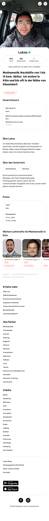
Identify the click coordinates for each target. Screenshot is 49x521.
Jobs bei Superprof (10, 314)
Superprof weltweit (11, 302)
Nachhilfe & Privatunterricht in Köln (25, 274)
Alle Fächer (7, 382)
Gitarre (6, 345)
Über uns (6, 291)
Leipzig (6, 428)
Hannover (7, 439)
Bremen (6, 432)
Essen (5, 424)
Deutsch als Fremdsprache (13, 371)
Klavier (6, 334)
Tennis (5, 367)
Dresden (6, 435)
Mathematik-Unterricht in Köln (13, 277)
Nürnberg (7, 443)
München (6, 402)
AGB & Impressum (10, 295)
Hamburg (7, 398)
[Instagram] (28, 500)
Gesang (6, 338)
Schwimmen (7, 330)
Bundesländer (8, 310)
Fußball (6, 360)
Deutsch (6, 349)
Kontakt (6, 472)
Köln (5, 406)
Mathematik (8, 326)
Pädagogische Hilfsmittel (13, 465)
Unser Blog (7, 461)
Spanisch (6, 356)
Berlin (5, 395)
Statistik (6, 374)
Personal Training (10, 378)
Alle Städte (7, 450)
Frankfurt (7, 409)
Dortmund (7, 421)
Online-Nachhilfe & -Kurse (13, 306)
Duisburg (6, 446)
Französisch (8, 352)
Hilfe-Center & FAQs (11, 469)
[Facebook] (21, 500)
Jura (5, 363)
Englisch (6, 341)
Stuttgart (7, 413)
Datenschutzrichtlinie (12, 299)
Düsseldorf (7, 417)
